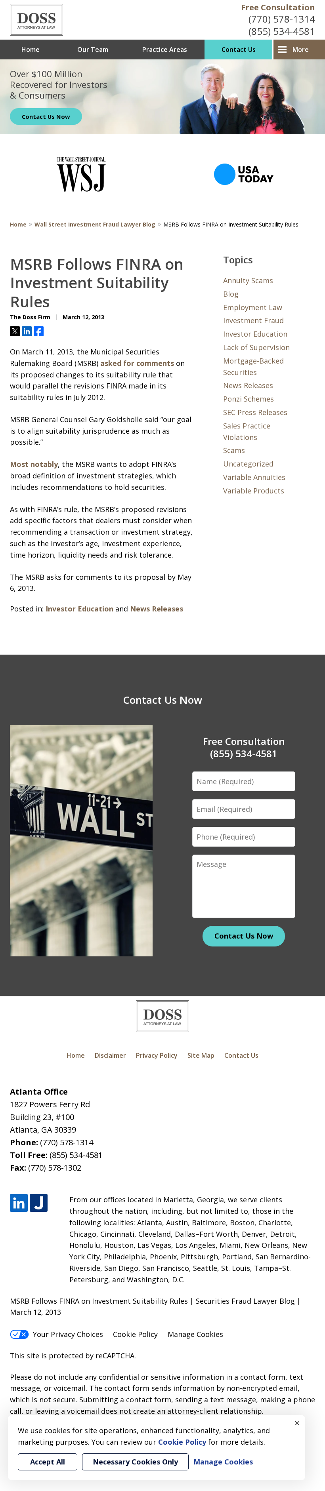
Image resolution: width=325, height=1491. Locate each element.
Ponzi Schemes (248, 399)
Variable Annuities (254, 477)
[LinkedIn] (19, 1203)
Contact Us (239, 49)
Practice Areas (164, 49)
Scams (234, 450)
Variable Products (253, 490)
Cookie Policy (135, 1334)
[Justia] (39, 1203)
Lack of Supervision (256, 347)
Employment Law (252, 307)
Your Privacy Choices (68, 1334)
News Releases (156, 608)
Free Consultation (278, 7)
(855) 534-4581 (282, 31)
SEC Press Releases (255, 412)
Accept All (47, 1461)
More (300, 49)
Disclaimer (110, 1055)
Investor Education (79, 608)
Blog (231, 294)
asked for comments (137, 363)
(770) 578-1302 (54, 1167)
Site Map (200, 1055)
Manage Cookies (195, 1334)
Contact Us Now (46, 116)
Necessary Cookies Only (135, 1461)
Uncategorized (248, 463)
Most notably (34, 464)
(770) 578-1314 (282, 18)
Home (30, 49)
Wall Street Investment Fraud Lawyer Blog (94, 224)
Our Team (92, 49)
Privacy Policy (157, 1055)
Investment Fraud (253, 320)
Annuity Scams (248, 280)
